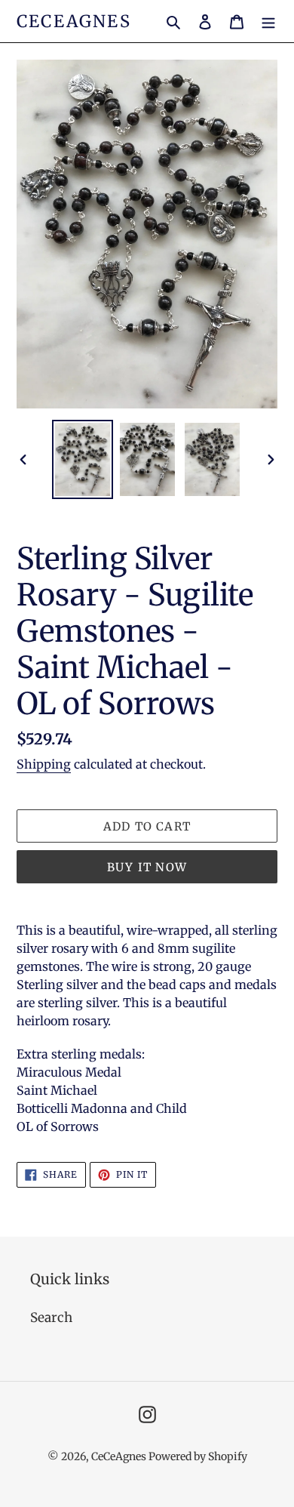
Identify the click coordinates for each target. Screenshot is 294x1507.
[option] (83, 459)
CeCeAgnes (74, 21)
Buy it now (147, 867)
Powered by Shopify (198, 1456)
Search (51, 1317)
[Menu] (268, 21)
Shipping (44, 764)
